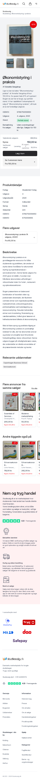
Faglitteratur (26, 750)
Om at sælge (26, 712)
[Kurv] (30, 3)
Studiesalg (7, 11)
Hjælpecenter (27, 738)
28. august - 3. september (26, 146)
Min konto (6, 699)
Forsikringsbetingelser (30, 726)
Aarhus (5, 763)
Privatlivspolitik (27, 721)
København (7, 745)
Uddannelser (7, 712)
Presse (24, 703)
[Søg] (23, 3)
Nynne (5, 142)
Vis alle (34, 388)
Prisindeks (6, 717)
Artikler (5, 703)
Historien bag (27, 699)
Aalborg (5, 759)
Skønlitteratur (26, 755)
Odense (6, 749)
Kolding (5, 740)
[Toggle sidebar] (36, 4)
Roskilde (6, 754)
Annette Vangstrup (13, 87)
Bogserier (6, 708)
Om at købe (26, 708)
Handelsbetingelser (29, 717)
